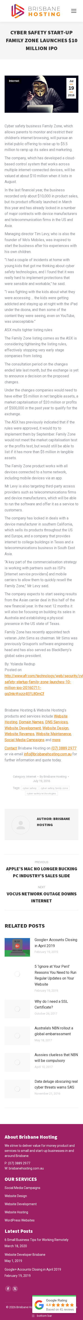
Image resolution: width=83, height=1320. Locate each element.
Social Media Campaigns (24, 740)
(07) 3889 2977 (63, 748)
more (56, 740)
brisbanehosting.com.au (26, 1168)
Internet (14, 81)
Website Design (55, 728)
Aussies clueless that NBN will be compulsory (56, 1058)
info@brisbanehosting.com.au (47, 754)
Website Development (23, 728)
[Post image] (17, 947)
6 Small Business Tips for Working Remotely (36, 1240)
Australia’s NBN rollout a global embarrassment (54, 1031)
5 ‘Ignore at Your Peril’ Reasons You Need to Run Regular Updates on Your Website (55, 975)
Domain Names (31, 722)
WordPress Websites (20, 1220)
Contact (11, 748)
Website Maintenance (53, 734)
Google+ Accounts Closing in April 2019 (56, 943)
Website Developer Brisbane (25, 1254)
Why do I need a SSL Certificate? (51, 1004)
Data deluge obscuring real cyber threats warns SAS (56, 1084)
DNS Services (56, 722)
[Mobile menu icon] (73, 11)
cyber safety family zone (54, 788)
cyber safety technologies (41, 793)
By (53, 776)
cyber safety (30, 788)
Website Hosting (16, 1212)
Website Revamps (19, 734)
